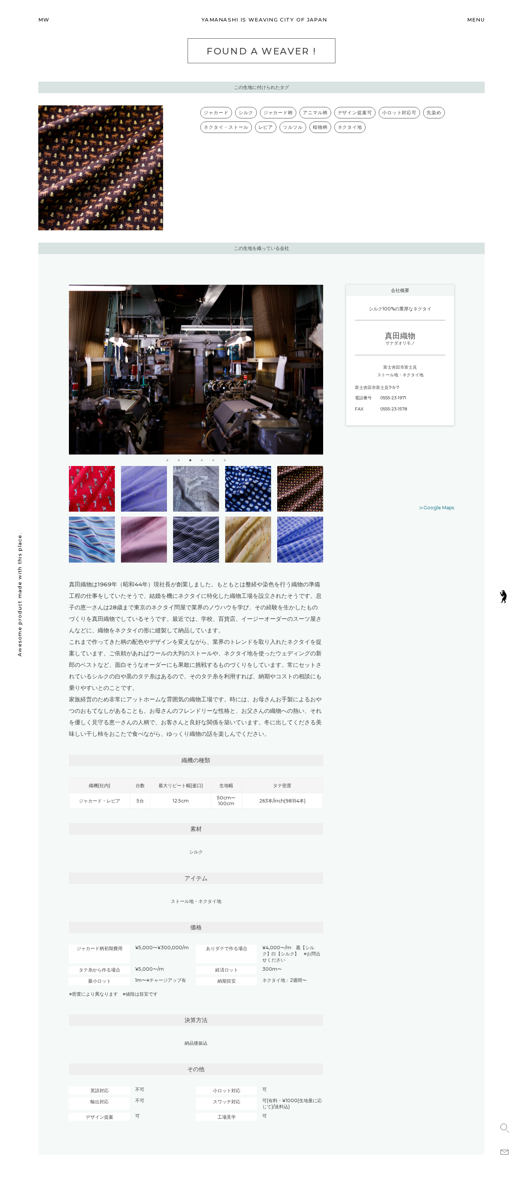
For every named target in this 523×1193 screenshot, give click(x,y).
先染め (434, 112)
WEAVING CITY (264, 19)
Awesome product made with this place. (19, 594)
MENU (476, 19)
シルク (246, 112)
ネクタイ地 (350, 127)
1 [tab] (167, 460)
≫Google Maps (436, 507)
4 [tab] (202, 460)
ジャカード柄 (278, 112)
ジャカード (216, 112)
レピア (265, 127)
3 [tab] (190, 460)
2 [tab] (179, 460)
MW (44, 19)
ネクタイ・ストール (226, 127)
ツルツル (293, 127)
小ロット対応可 (399, 112)
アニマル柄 (315, 112)
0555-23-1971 (393, 397)
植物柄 (320, 127)
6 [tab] (225, 460)
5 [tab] (213, 460)
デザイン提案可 (355, 112)
